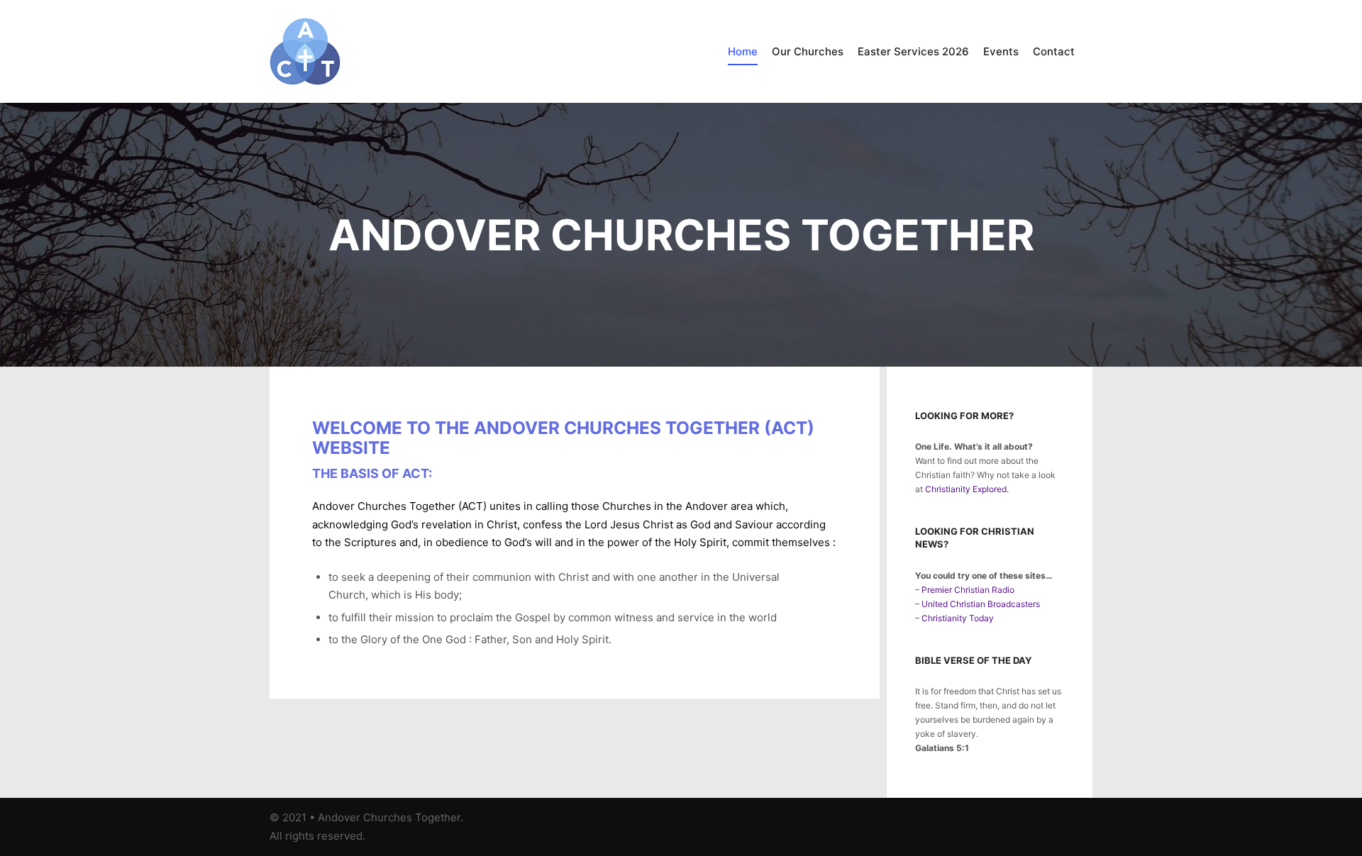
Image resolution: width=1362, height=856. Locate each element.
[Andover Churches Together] (305, 51)
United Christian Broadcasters (980, 604)
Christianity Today (957, 618)
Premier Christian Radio (967, 589)
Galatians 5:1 (942, 748)
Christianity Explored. (967, 489)
